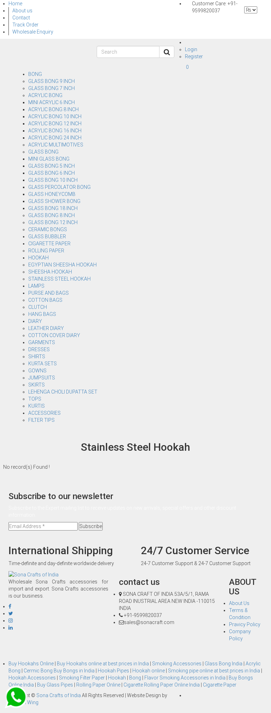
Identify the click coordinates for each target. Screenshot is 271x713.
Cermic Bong (39, 670)
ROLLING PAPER (46, 250)
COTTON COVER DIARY (54, 335)
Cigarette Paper (219, 685)
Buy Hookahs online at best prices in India (103, 663)
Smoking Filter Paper (82, 678)
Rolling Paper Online (98, 685)
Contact (21, 17)
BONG (35, 74)
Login (191, 49)
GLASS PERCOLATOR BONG (59, 187)
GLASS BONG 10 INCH (53, 180)
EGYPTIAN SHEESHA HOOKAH (62, 265)
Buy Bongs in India (75, 670)
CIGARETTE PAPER (49, 243)
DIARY (35, 321)
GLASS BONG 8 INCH (51, 215)
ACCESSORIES (44, 413)
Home (15, 3)
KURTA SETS (42, 363)
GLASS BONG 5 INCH (51, 166)
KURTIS (36, 406)
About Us (239, 603)
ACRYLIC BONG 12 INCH (55, 123)
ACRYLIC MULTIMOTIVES (55, 145)
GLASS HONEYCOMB (52, 194)
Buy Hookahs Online (31, 663)
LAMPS (36, 286)
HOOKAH (38, 257)
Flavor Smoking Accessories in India (185, 678)
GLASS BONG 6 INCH (51, 173)
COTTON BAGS (45, 300)
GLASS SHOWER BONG (54, 201)
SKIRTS (36, 385)
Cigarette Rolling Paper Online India (162, 685)
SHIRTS (36, 356)
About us (22, 10)
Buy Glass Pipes (55, 685)
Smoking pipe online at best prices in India (214, 670)
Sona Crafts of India (59, 695)
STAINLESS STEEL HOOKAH (59, 279)
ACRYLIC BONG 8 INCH (53, 109)
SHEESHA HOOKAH (50, 272)
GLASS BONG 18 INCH (53, 208)
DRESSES (39, 349)
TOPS (34, 399)
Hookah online (149, 670)
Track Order (25, 25)
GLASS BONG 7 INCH (51, 88)
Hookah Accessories (32, 678)
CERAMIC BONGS (47, 229)
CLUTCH (37, 307)
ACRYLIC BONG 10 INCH (55, 116)
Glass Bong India (224, 663)
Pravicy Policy (244, 624)
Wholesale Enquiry (32, 32)
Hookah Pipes (114, 670)
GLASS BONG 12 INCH (53, 222)
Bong (135, 678)
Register (194, 56)
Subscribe (90, 526)
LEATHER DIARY (46, 328)
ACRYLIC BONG (45, 95)
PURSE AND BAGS (48, 293)
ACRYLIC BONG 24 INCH (55, 137)
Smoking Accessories (177, 663)
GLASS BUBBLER (47, 236)
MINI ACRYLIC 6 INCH (51, 102)
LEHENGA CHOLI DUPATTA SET (62, 392)
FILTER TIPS (41, 420)
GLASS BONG (43, 152)
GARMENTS (41, 342)
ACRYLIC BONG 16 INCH (55, 130)
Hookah (117, 678)
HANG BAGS (42, 314)
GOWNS (37, 370)
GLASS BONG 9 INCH (51, 81)
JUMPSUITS (41, 378)
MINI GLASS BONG (49, 159)
